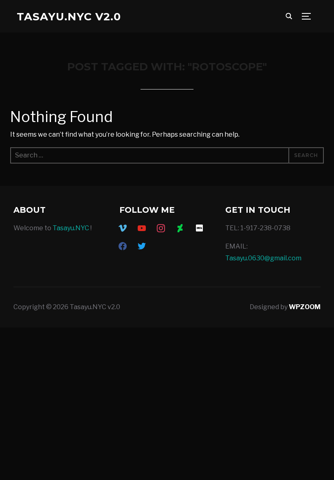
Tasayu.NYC (71, 228)
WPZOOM (305, 307)
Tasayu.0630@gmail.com (263, 258)
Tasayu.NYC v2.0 (69, 16)
